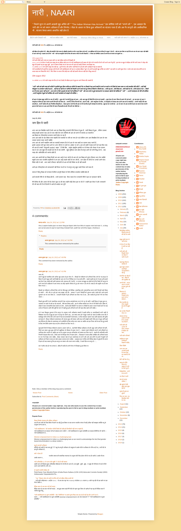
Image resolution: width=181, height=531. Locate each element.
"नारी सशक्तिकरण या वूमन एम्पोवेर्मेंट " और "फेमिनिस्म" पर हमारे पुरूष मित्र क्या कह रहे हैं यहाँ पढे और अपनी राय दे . (66, 495)
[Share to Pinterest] (79, 208)
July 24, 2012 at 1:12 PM (55, 222)
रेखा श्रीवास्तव (143, 206)
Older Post (103, 393)
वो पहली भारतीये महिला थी (41, 470)
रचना (108, 38)
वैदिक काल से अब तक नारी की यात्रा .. (45, 486)
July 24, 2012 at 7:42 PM (63, 240)
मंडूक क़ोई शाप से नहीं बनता (124, 240)
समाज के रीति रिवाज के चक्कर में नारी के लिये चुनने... (125, 365)
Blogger (100, 514)
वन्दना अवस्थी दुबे (143, 215)
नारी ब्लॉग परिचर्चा (125, 335)
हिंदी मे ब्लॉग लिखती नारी (38, 38)
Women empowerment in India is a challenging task (52, 437)
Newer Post (37, 393)
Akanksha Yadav (142, 153)
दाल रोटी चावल (72, 38)
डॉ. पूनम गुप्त (142, 186)
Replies (44, 236)
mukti (141, 228)
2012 (120, 207)
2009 (120, 197)
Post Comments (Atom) (50, 397)
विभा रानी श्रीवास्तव (142, 220)
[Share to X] (74, 208)
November (124, 415)
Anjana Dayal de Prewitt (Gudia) (144, 162)
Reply (41, 231)
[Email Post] (64, 208)
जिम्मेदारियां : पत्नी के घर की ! (125, 372)
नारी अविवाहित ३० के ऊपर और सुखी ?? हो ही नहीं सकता (50, 462)
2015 (120, 430)
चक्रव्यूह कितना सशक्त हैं (124, 263)
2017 (120, 437)
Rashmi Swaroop (142, 172)
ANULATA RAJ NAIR (142, 148)
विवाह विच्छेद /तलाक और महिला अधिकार (45, 420)
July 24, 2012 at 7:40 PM (57, 257)
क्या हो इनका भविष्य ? (123, 380)
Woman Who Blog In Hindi (92, 38)
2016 (120, 433)
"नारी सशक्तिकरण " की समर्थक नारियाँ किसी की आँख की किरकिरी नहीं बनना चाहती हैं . (59, 429)
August (122, 404)
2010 (120, 200)
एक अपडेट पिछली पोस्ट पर (125, 312)
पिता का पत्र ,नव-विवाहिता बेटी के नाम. (125, 398)
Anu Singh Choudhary (143, 167)
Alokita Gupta (144, 156)
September (124, 407)
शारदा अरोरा (42, 222)
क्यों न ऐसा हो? (38, 453)
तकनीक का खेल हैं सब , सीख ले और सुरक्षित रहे (125, 278)
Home (70, 393)
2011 (120, 203)
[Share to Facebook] (76, 208)
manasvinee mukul (143, 225)
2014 (120, 427)
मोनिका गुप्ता (142, 193)
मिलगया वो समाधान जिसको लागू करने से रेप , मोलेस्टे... (124, 295)
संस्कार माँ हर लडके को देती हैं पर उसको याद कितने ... (124, 319)
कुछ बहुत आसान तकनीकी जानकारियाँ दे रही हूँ (124, 270)
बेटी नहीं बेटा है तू (124, 359)
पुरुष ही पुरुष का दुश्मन (124, 392)
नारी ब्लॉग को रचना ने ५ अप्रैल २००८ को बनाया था (131, 38)
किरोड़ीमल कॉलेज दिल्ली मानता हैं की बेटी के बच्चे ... (125, 233)
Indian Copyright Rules (41, 410)
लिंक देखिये (123, 346)
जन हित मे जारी (124, 376)
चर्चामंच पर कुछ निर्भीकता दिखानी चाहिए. (125, 340)
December (123, 418)
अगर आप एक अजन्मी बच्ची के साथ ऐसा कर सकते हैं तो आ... (125, 352)
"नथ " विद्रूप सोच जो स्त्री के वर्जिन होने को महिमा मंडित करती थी (54, 478)
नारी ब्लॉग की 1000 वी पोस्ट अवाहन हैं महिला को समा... (124, 328)
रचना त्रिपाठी (143, 199)
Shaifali (141, 179)
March (122, 215)
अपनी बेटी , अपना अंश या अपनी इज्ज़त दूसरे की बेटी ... (125, 285)
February (123, 212)
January (123, 209)
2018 (120, 440)
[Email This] (69, 208)
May (121, 222)
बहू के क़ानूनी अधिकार (40, 445)
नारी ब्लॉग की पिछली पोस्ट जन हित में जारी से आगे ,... (124, 255)
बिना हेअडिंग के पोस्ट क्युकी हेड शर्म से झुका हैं (125, 305)
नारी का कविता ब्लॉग (56, 38)
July (121, 228)
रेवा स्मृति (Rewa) (141, 211)
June (122, 225)
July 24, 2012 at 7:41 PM (57, 271)
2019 (120, 443)
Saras (141, 175)
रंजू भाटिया (142, 196)
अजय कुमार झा (49, 240)
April (122, 219)
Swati (141, 182)
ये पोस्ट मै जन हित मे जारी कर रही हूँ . (125, 246)
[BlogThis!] (71, 208)
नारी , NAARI (53, 12)
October (123, 412)
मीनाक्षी (141, 189)
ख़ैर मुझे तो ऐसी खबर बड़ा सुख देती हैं (124, 386)
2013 (120, 424)
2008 (120, 194)
